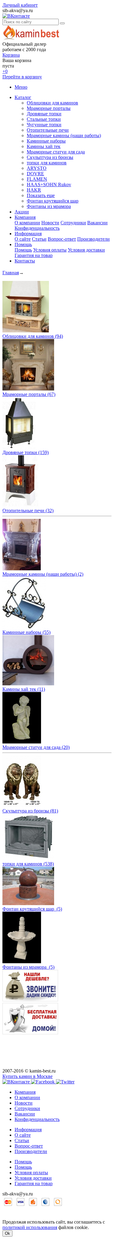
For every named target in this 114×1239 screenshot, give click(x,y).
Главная (10, 272)
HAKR (34, 190)
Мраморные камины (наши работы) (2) (42, 574)
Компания (25, 217)
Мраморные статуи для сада (56, 151)
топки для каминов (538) (28, 863)
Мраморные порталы (49, 108)
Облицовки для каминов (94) (32, 336)
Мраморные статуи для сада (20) (36, 747)
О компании (27, 222)
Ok (7, 1233)
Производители (93, 239)
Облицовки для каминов (52, 102)
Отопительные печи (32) (28, 510)
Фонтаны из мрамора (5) (28, 967)
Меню (21, 87)
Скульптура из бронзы (50, 157)
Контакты (25, 260)
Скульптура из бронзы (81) (30, 810)
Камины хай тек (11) (23, 689)
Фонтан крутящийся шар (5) (32, 908)
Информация (28, 233)
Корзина (11, 55)
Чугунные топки (44, 124)
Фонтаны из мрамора (49, 206)
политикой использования (29, 1227)
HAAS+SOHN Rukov (49, 184)
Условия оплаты (50, 249)
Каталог (23, 97)
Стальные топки (44, 119)
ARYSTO (37, 168)
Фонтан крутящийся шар (52, 200)
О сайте (23, 239)
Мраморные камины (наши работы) (64, 135)
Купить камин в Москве (27, 1076)
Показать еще (41, 195)
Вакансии (97, 222)
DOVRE (35, 173)
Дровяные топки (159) (25, 452)
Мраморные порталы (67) (28, 394)
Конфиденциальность (37, 228)
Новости (50, 222)
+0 (5, 71)
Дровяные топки (44, 113)
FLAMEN (37, 179)
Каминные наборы (46, 140)
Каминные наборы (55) (26, 632)
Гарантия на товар (34, 255)
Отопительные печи (48, 130)
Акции (22, 211)
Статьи (39, 239)
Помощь (23, 244)
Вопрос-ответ (62, 239)
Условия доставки (86, 249)
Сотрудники (73, 222)
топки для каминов (47, 162)
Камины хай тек (43, 146)
